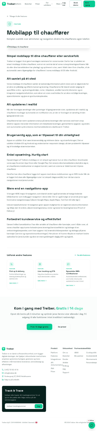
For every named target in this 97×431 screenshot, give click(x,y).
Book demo (75, 4)
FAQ (64, 369)
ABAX (76, 353)
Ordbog (66, 366)
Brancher (28, 4)
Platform (17, 4)
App (52, 368)
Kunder (65, 359)
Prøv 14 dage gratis (39, 327)
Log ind (64, 4)
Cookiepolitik (91, 353)
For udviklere (47, 4)
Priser (37, 4)
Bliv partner (78, 356)
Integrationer (56, 359)
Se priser (62, 327)
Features (54, 356)
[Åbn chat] (91, 425)
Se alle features (83, 255)
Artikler (65, 362)
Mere (58, 4)
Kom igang (87, 4)
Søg (38, 406)
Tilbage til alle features (18, 16)
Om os (65, 353)
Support (66, 372)
